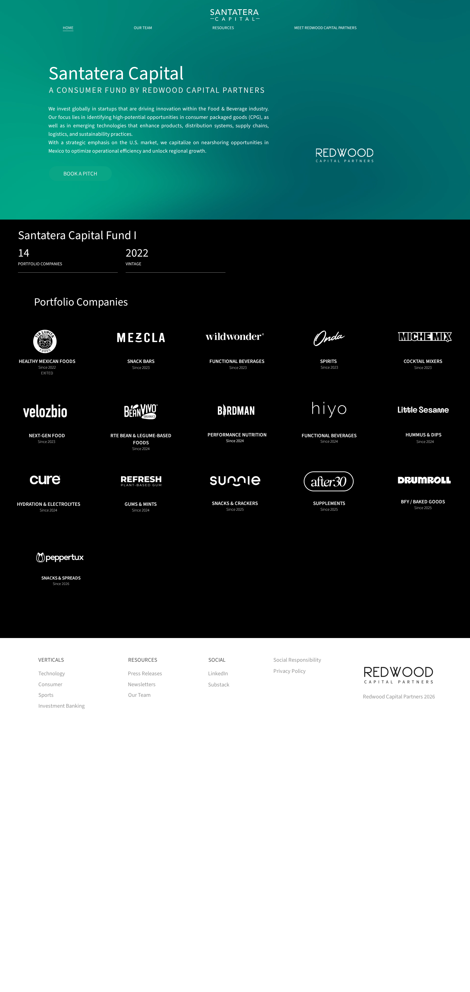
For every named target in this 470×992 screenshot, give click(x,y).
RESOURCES (142, 660)
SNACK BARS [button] (140, 361)
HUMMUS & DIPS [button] (423, 434)
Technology (51, 673)
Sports (46, 695)
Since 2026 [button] (61, 584)
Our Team (139, 695)
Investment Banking (61, 706)
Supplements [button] (329, 503)
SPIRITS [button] (328, 361)
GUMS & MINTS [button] (141, 504)
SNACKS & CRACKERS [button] (235, 503)
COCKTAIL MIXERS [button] (423, 361)
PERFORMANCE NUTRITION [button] (237, 434)
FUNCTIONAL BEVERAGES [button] (236, 361)
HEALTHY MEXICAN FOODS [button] (47, 361)
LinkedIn (218, 673)
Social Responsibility (297, 660)
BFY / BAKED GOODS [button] (423, 501)
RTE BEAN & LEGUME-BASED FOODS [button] (140, 439)
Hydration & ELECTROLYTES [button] (48, 504)
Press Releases (145, 673)
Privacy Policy (289, 671)
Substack (218, 685)
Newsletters (142, 684)
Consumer (50, 684)
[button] (45, 341)
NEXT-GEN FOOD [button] (47, 435)
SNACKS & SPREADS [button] (61, 578)
